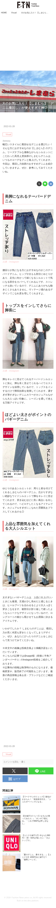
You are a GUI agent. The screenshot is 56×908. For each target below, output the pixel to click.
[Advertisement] (28, 43)
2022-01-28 (9, 126)
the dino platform (31, 901)
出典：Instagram (11, 262)
